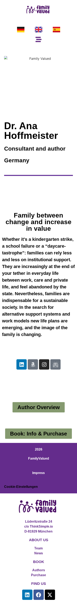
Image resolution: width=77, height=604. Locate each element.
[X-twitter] (50, 595)
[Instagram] (44, 364)
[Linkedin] (21, 364)
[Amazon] (33, 364)
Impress (38, 473)
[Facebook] (38, 595)
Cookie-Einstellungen (21, 486)
